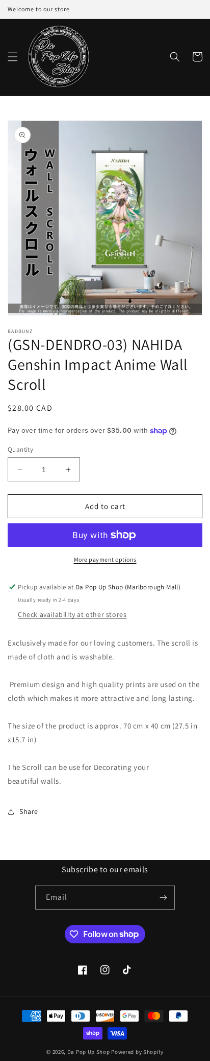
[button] (13, 57)
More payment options (105, 559)
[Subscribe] (163, 898)
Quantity (20, 449)
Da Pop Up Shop (88, 1051)
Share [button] (28, 811)
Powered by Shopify (137, 1051)
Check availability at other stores (72, 614)
